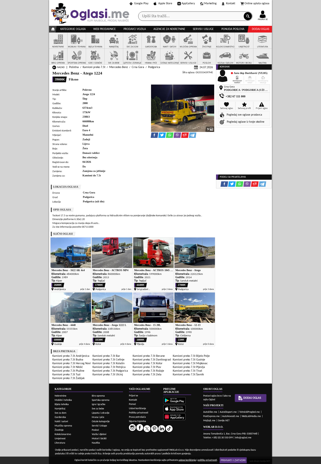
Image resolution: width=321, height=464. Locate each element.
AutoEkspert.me (228, 412)
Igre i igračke (98, 404)
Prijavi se (133, 395)
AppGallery (188, 3)
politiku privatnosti (207, 460)
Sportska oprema (100, 400)
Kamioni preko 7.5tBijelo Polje (191, 356)
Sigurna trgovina (137, 421)
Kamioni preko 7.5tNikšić (67, 367)
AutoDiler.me (210, 412)
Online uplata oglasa (256, 3)
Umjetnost (60, 438)
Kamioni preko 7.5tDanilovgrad (152, 359)
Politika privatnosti (138, 412)
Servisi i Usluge (99, 425)
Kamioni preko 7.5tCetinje (108, 359)
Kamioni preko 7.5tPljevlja (189, 367)
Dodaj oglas (260, 29)
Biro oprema (98, 396)
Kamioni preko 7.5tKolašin (108, 363)
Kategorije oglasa (73, 29)
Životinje (59, 430)
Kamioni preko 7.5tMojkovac (190, 363)
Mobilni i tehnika (63, 400)
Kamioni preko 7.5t (94, 67)
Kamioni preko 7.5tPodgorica (110, 370)
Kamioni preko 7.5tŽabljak (68, 378)
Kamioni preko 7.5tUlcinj (108, 374)
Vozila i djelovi (99, 434)
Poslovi (95, 430)
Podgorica (154, 67)
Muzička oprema (63, 425)
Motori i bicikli (99, 438)
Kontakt (230, 3)
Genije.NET (224, 420)
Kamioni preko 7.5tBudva (67, 359)
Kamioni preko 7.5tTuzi (66, 374)
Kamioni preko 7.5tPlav (147, 367)
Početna (74, 67)
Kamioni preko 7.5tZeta (147, 374)
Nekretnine (60, 396)
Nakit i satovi (61, 421)
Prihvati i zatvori (233, 460)
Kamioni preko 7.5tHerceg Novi (71, 363)
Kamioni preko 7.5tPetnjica (109, 367)
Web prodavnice (104, 29)
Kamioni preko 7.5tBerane (149, 356)
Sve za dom (60, 413)
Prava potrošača (137, 417)
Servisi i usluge (203, 29)
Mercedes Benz (118, 67)
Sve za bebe (98, 408)
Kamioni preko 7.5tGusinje (189, 359)
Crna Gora (138, 67)
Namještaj (60, 408)
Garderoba (60, 417)
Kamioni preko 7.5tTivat (187, 370)
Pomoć (132, 404)
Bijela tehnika (62, 404)
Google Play (141, 3)
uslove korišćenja (187, 460)
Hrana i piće (98, 417)
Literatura (60, 443)
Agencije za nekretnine (169, 29)
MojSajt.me (209, 420)
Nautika (96, 443)
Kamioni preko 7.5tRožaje (148, 370)
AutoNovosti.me (230, 416)
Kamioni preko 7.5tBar (106, 356)
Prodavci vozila (135, 29)
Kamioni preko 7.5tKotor (148, 363)
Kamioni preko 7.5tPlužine (68, 370)
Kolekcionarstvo (63, 434)
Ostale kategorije (101, 421)
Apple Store (165, 3)
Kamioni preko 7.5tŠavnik (188, 374)
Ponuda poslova (232, 29)
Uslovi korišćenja (137, 408)
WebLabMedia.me (251, 416)
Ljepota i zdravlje (100, 413)
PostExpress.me (211, 416)
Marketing (210, 3)
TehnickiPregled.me (249, 412)
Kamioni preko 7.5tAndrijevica (70, 356)
